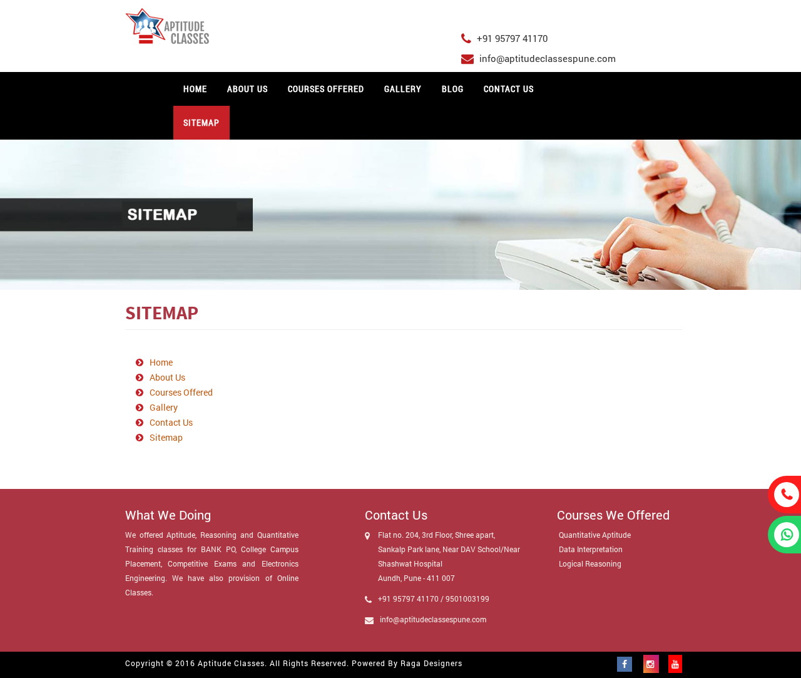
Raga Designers (431, 663)
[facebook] (630, 664)
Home (195, 89)
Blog (453, 89)
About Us (247, 89)
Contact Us (509, 89)
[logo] (283, 26)
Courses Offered (326, 89)
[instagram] (651, 664)
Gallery (403, 89)
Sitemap (201, 122)
